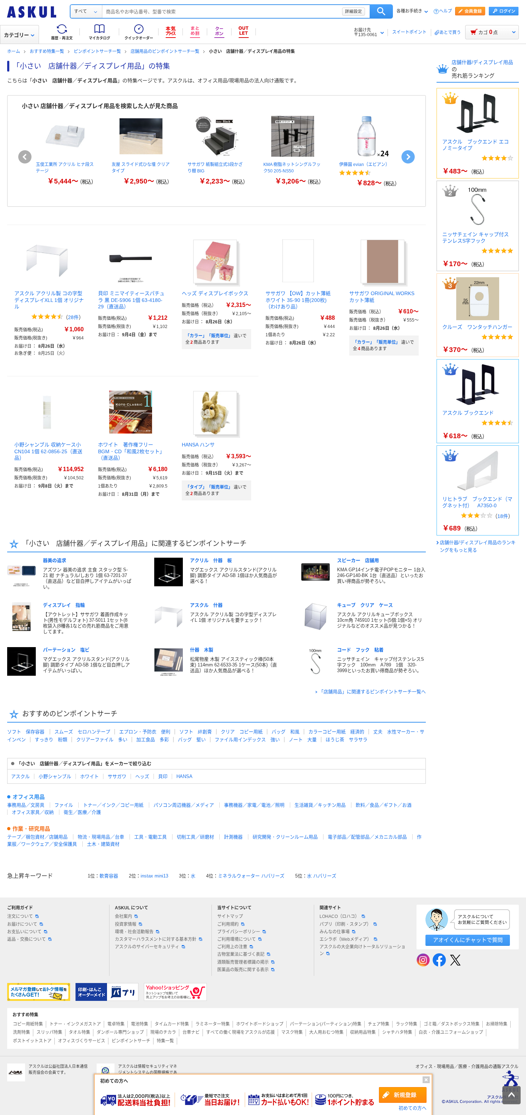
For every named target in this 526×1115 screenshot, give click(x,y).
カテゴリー (16, 35)
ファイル (63, 805)
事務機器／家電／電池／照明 (254, 805)
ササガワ (117, 776)
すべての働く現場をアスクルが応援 (240, 1032)
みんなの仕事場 (335, 931)
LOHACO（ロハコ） (339, 916)
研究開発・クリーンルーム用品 (285, 837)
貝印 (162, 776)
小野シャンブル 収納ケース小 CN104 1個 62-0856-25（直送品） (48, 451)
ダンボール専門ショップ (120, 1032)
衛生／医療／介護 (82, 812)
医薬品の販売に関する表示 (243, 969)
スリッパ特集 (49, 1032)
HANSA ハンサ (198, 445)
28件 (73, 317)
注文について (20, 916)
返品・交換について (26, 939)
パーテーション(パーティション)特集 (325, 1024)
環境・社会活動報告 (134, 931)
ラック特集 (406, 1024)
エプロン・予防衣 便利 (144, 731)
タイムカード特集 (172, 1024)
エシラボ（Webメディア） (345, 939)
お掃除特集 (496, 1024)
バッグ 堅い (192, 739)
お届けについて (22, 924)
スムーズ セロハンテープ (82, 731)
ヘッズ (142, 776)
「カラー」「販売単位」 (209, 335)
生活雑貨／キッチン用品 (320, 805)
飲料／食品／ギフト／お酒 (383, 805)
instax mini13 (154, 876)
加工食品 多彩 (152, 739)
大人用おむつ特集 (326, 1032)
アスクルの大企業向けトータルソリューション (362, 950)
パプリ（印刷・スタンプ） (345, 924)
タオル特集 (79, 1032)
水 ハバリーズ (321, 876)
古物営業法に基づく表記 (240, 954)
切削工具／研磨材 (195, 837)
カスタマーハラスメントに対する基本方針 (155, 939)
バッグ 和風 (285, 731)
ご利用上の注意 (232, 946)
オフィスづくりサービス (81, 1040)
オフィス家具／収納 (33, 812)
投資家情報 (125, 924)
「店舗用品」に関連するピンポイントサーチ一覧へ (372, 691)
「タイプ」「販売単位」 (209, 487)
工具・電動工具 (150, 837)
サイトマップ (230, 916)
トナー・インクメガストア (75, 1024)
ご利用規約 (228, 924)
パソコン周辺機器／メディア (184, 805)
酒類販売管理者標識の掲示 (243, 962)
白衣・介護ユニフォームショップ (451, 1032)
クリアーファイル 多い (101, 739)
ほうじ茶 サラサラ (346, 739)
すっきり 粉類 (51, 739)
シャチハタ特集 (397, 1032)
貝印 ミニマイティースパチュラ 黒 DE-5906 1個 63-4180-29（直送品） (131, 299)
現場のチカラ (163, 1032)
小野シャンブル (55, 776)
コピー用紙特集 (28, 1024)
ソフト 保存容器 (25, 731)
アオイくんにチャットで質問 (468, 940)
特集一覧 (165, 1040)
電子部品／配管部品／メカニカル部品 (367, 837)
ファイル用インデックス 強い (247, 739)
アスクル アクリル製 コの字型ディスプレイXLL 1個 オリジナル (49, 299)
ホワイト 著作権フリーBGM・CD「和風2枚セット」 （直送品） (134, 451)
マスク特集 (292, 1032)
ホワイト (89, 776)
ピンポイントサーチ (131, 1040)
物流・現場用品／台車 (101, 837)
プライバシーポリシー (238, 931)
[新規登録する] (403, 1095)
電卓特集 (116, 1024)
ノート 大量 (303, 739)
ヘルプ (445, 11)
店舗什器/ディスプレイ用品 (482, 62)
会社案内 (123, 916)
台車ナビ (191, 1032)
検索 (381, 11)
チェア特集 (378, 1024)
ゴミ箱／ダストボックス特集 (451, 1024)
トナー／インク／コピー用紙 (113, 805)
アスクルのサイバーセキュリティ (147, 946)
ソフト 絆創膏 (195, 731)
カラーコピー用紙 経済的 (336, 731)
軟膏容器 (108, 876)
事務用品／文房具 (25, 805)
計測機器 (233, 837)
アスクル (20, 776)
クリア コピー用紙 (242, 731)
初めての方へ (413, 1108)
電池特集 (139, 1024)
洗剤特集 (21, 1032)
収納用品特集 (363, 1032)
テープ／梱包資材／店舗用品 (37, 837)
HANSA (184, 776)
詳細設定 (353, 11)
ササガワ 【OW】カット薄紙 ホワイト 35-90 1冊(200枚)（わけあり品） (298, 299)
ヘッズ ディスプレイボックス (215, 293)
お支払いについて (24, 931)
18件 (502, 516)
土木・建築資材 (103, 844)
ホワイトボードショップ (259, 1024)
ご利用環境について (236, 939)
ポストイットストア (32, 1040)
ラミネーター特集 (212, 1024)
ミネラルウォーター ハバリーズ (251, 876)
